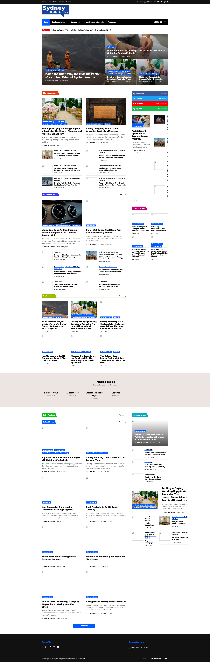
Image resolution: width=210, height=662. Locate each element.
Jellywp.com (82, 658)
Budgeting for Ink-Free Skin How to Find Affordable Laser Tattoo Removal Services (140, 253)
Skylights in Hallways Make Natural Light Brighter (110, 169)
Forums (165, 658)
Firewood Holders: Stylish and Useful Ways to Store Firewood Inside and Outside (112, 184)
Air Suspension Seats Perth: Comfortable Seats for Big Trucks (111, 271)
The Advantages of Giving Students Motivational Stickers (140, 228)
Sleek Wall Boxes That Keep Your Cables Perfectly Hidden (103, 231)
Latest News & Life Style (115, 74)
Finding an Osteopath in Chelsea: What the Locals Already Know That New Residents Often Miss (112, 325)
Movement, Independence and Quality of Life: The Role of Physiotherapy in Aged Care (83, 359)
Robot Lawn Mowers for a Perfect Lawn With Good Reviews (109, 285)
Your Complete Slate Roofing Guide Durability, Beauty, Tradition (66, 285)
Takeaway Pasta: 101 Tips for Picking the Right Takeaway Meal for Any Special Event (81, 30)
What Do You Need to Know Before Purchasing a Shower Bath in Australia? (66, 169)
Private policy (156, 658)
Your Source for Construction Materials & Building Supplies (57, 508)
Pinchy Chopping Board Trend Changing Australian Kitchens (102, 130)
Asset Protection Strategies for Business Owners (59, 558)
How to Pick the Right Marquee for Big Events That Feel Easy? (67, 184)
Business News (51, 70)
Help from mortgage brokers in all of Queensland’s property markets (112, 156)
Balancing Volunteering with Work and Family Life (159, 228)
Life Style (61, 70)
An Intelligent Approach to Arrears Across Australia (140, 135)
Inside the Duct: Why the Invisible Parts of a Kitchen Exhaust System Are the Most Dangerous (54, 325)
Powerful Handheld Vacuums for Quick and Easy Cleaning (68, 256)
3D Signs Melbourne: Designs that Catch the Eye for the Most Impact (112, 258)
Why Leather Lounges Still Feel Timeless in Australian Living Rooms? (67, 154)
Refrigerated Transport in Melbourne (106, 601)
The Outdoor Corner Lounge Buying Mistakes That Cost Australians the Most (112, 359)
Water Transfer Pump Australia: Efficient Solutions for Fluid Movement (67, 273)
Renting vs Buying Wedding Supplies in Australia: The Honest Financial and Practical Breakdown (62, 131)
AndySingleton (52, 80)
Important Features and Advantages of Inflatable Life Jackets (61, 458)
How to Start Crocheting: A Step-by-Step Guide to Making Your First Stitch (61, 604)
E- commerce (125, 71)
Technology (76, 225)
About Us (145, 658)
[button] (163, 30)
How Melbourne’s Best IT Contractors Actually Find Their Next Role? (54, 358)
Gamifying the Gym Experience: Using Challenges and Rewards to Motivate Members (155, 478)
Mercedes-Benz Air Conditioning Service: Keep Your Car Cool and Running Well (59, 233)
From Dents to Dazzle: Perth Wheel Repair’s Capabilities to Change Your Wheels (159, 253)
